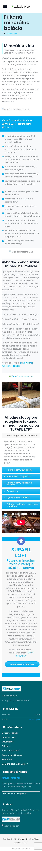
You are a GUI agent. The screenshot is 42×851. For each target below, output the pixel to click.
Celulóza (6, 746)
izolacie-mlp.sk (27, 839)
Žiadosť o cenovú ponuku (15, 793)
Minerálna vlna (9, 737)
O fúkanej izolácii (10, 733)
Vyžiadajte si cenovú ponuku (21, 664)
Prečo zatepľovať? (10, 750)
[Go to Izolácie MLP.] (2, 34)
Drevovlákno (8, 741)
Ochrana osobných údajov (15, 764)
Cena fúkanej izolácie (12, 755)
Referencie (7, 759)
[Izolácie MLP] (21, 6)
